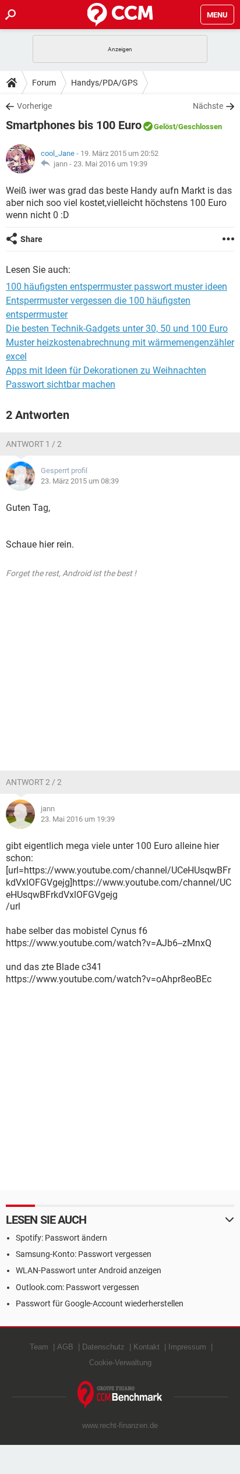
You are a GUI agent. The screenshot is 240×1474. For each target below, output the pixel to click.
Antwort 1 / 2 (34, 444)
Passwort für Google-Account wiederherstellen (99, 1303)
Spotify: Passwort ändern (61, 1237)
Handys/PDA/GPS (104, 82)
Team (39, 1346)
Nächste (208, 106)
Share (31, 239)
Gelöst (164, 126)
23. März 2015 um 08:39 (80, 481)
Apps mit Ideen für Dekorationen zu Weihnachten (106, 370)
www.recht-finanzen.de (120, 1425)
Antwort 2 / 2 (34, 782)
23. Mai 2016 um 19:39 (110, 163)
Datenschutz (103, 1346)
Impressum (187, 1346)
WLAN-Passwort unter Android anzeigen (88, 1270)
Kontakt (146, 1346)
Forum (44, 82)
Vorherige (34, 106)
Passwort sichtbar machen (60, 384)
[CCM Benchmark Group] (120, 1395)
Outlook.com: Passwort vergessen (77, 1287)
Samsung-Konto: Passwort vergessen (83, 1254)
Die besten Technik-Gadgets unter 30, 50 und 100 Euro (117, 328)
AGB (65, 1346)
